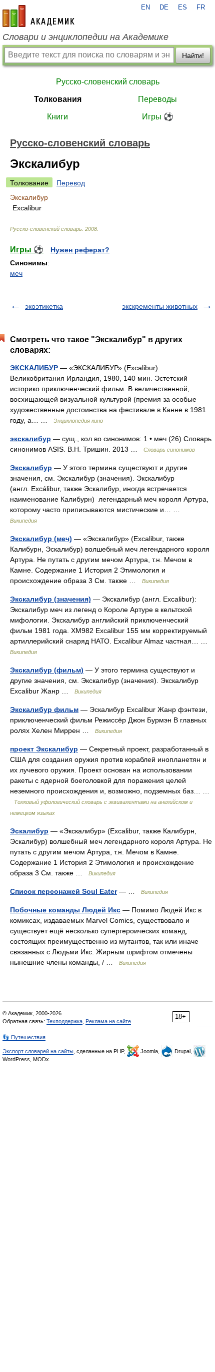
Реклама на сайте (108, 1021)
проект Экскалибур (44, 749)
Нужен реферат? (80, 250)
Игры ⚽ (158, 116)
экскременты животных (160, 306)
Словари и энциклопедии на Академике (85, 37)
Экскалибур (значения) (50, 599)
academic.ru (38, 16)
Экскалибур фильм (44, 709)
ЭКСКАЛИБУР (34, 368)
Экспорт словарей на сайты (38, 1051)
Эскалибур (29, 831)
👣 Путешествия (24, 1037)
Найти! (193, 55)
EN (145, 7)
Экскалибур (31, 468)
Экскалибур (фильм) (47, 670)
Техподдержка (64, 1021)
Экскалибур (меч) (41, 539)
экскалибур (30, 439)
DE (164, 7)
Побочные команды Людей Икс (65, 910)
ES (182, 7)
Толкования (58, 99)
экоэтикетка (44, 306)
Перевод (70, 183)
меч (16, 273)
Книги (57, 116)
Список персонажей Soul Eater (63, 891)
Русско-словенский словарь (108, 81)
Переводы (157, 99)
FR (200, 7)
